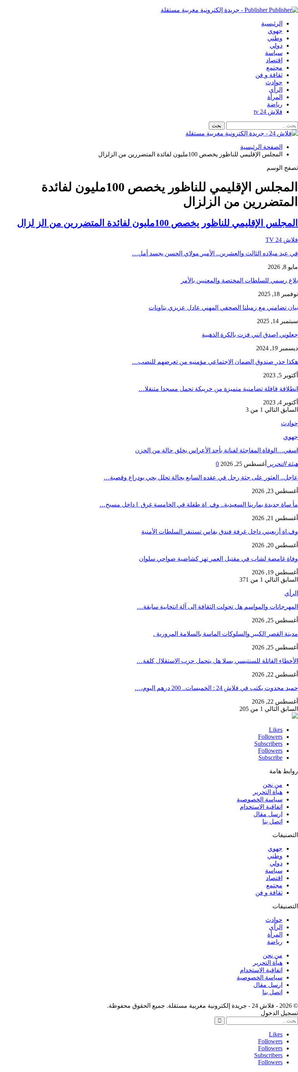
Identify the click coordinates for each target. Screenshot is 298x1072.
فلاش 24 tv (268, 111)
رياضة (274, 104)
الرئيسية (271, 23)
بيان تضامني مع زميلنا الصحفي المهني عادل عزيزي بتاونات (223, 307)
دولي (276, 45)
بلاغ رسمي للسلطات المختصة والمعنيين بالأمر (239, 280)
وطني (274, 38)
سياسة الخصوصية (259, 799)
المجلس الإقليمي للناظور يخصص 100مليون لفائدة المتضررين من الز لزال (157, 223)
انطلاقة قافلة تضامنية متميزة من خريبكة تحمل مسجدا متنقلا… (218, 388)
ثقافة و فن (268, 75)
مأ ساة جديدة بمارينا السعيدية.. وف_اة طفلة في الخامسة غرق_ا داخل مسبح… (198, 504)
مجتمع (274, 67)
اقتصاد (274, 60)
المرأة (274, 97)
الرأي (275, 89)
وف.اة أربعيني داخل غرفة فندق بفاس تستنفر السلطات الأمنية (219, 531)
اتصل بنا (272, 821)
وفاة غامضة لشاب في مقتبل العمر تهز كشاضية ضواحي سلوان (218, 558)
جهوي (275, 30)
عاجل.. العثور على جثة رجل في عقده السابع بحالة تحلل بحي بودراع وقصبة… (201, 477)
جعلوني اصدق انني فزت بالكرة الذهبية (250, 334)
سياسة (273, 53)
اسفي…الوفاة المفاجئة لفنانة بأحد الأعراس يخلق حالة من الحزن (216, 450)
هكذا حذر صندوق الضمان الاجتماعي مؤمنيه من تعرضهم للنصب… (215, 361)
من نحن (272, 784)
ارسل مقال (267, 814)
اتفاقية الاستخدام (261, 806)
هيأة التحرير (267, 792)
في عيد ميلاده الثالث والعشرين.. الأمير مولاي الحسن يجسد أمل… (215, 253)
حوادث (273, 82)
